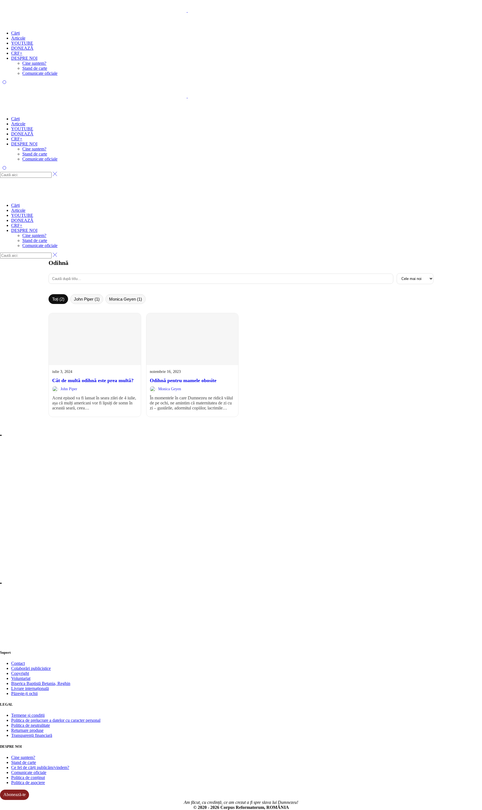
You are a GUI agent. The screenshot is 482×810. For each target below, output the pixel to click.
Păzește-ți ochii (24, 693)
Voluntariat (20, 678)
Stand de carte (23, 762)
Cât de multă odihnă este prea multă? (93, 380)
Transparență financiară (31, 735)
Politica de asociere (28, 782)
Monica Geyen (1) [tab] (125, 299)
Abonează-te (14, 794)
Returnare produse (27, 730)
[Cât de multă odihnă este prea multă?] (95, 339)
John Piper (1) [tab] (87, 299)
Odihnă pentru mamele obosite (183, 380)
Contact (18, 663)
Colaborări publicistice (31, 668)
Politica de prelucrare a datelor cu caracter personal (55, 720)
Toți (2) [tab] (58, 299)
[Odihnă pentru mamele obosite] (192, 339)
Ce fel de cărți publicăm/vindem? (40, 767)
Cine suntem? (23, 757)
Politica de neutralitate (30, 725)
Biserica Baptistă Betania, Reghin (40, 683)
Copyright (20, 673)
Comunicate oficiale (28, 772)
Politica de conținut (28, 777)
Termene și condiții (28, 715)
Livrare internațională (30, 688)
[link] (95, 365)
